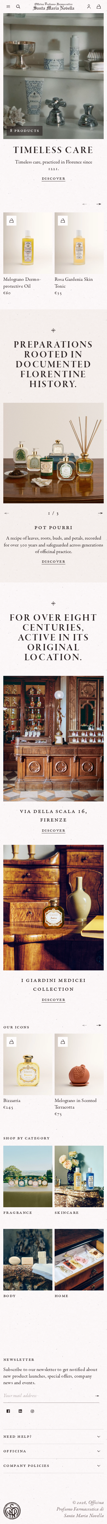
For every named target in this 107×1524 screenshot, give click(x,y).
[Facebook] (8, 1411)
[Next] (100, 513)
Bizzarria (12, 1101)
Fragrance (17, 1212)
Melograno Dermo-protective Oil (22, 282)
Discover (54, 178)
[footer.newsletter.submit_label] (97, 1396)
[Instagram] (32, 1411)
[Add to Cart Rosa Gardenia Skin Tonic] (63, 221)
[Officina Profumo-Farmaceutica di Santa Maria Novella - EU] (53, 6)
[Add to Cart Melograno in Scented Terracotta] (63, 1042)
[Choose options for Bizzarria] (11, 1042)
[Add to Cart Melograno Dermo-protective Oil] (11, 221)
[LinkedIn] (20, 1411)
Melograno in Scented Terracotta (76, 1104)
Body (9, 1296)
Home (62, 1296)
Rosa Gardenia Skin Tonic (74, 282)
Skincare (67, 1212)
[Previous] (6, 513)
